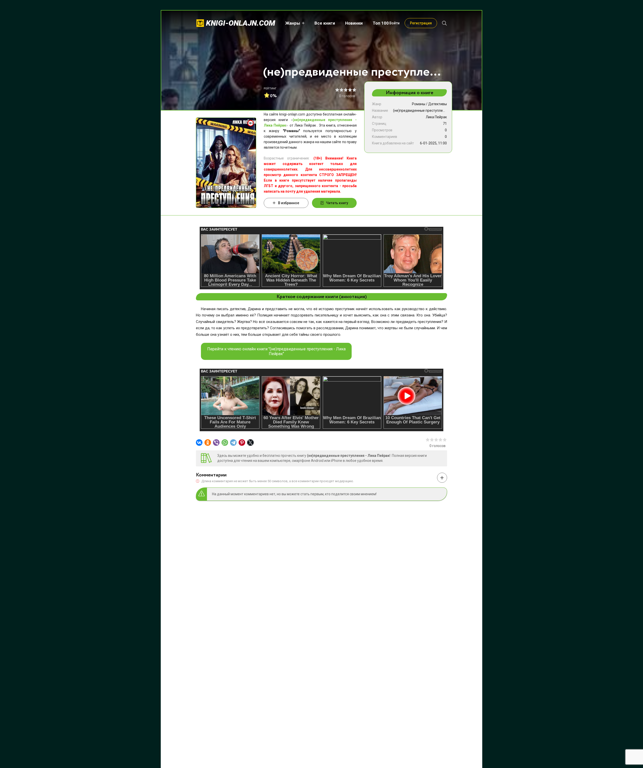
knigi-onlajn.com (240, 23)
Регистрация (421, 23)
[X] (250, 442)
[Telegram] (233, 442)
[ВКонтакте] (199, 442)
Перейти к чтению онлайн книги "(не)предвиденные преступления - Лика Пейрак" (276, 351)
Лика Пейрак (436, 117)
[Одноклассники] (207, 442)
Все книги (324, 23)
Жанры (292, 23)
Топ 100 (381, 23)
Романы (418, 104)
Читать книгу (337, 203)
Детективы (437, 104)
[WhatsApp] (225, 442)
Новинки (354, 23)
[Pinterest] (242, 442)
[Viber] (216, 442)
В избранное (288, 203)
